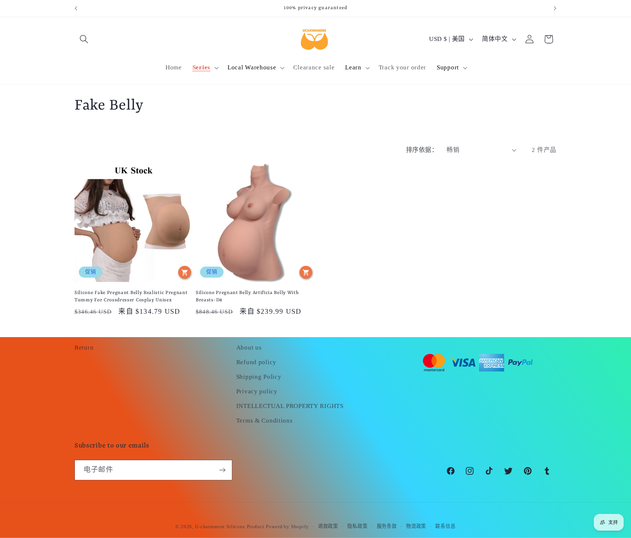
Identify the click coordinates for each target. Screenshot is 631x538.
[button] (84, 39)
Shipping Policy (259, 376)
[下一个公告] (555, 8)
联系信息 (445, 526)
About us (249, 347)
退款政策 (328, 526)
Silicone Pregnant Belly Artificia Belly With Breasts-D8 (247, 296)
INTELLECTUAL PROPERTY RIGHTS (290, 405)
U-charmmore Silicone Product (229, 526)
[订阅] (222, 470)
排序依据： (422, 149)
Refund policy (256, 362)
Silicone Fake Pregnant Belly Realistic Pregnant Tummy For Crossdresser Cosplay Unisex (130, 296)
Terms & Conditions (264, 420)
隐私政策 (357, 526)
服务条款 (387, 526)
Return (83, 347)
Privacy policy (257, 391)
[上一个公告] (76, 8)
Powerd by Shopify (287, 526)
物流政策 (416, 526)
